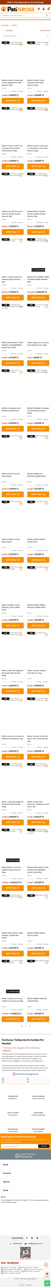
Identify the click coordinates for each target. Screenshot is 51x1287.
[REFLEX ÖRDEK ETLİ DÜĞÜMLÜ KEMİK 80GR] (38, 449)
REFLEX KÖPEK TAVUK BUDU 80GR (11, 541)
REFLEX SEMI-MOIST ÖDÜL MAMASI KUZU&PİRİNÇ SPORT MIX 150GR (38, 869)
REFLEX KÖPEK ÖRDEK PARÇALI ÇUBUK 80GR (36, 606)
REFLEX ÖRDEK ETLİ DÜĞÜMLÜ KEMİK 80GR (36, 475)
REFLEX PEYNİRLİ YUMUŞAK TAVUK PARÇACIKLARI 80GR (38, 410)
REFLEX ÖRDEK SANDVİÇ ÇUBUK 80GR (37, 1000)
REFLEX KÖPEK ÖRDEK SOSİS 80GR (36, 541)
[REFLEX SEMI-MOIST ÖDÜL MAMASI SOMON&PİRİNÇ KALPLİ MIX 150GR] (13, 318)
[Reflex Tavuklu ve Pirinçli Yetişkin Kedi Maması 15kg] (13, 974)
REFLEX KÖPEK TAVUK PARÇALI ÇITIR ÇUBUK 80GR (11, 607)
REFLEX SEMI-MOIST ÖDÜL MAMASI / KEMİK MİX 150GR (12, 935)
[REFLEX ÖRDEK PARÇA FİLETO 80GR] (38, 908)
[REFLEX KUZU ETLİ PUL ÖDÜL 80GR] (13, 449)
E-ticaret (28, 1285)
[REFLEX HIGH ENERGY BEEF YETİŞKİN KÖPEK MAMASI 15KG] (38, 252)
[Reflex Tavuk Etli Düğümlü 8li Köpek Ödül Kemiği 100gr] (13, 777)
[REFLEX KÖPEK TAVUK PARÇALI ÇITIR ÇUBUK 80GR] (13, 580)
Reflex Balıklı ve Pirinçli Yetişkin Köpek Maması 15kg (11, 869)
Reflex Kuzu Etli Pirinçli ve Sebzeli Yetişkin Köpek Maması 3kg (12, 214)
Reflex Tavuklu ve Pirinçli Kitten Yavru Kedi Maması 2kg (37, 738)
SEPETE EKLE (11, 101)
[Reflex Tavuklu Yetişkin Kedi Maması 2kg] (38, 646)
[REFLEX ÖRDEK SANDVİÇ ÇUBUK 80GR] (38, 974)
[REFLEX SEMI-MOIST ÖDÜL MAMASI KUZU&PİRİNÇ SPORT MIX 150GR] (38, 843)
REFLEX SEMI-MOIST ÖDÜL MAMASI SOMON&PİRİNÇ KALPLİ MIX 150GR (12, 345)
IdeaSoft (22, 1285)
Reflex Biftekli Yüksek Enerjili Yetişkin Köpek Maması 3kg (36, 214)
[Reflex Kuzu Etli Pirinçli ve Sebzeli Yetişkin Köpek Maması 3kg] (13, 187)
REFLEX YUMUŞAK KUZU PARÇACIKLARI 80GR (11, 409)
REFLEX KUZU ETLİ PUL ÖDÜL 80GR (11, 475)
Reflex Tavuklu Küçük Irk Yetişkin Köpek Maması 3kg (12, 279)
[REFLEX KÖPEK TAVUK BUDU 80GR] (13, 515)
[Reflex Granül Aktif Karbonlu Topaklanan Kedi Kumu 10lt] (38, 777)
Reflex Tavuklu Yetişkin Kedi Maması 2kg (36, 672)
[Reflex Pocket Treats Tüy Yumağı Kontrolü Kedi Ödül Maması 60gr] (13, 121)
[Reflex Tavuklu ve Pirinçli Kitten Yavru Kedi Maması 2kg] (38, 712)
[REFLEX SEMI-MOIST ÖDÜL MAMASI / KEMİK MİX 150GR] (13, 908)
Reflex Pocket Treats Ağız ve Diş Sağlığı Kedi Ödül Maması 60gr (12, 82)
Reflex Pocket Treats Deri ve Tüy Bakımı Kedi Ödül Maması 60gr (37, 148)
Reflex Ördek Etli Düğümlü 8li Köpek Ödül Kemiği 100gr (12, 673)
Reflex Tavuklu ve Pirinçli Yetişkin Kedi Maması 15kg (12, 1000)
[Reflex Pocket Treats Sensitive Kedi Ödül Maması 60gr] (38, 56)
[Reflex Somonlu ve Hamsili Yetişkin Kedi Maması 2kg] (13, 712)
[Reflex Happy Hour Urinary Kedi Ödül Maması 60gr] (38, 318)
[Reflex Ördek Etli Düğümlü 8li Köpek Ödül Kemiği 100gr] (13, 646)
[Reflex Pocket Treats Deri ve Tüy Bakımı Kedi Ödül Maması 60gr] (38, 121)
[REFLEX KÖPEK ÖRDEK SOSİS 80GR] (38, 515)
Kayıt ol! (44, 1146)
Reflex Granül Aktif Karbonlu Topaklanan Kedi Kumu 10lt (38, 804)
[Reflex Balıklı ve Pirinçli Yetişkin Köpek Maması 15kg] (13, 843)
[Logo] (18, 8)
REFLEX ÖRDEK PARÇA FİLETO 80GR (36, 934)
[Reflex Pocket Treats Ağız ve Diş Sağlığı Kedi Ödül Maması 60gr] (13, 56)
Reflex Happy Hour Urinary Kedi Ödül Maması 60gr (38, 344)
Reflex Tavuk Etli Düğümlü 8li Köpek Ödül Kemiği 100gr (12, 804)
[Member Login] (43, 9)
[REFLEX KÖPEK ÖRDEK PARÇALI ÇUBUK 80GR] (38, 580)
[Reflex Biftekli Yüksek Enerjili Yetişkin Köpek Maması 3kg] (38, 187)
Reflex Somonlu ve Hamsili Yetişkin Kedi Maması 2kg (13, 737)
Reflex (14, 25)
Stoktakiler (9, 30)
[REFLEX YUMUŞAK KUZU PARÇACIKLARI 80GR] (13, 384)
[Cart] (48, 9)
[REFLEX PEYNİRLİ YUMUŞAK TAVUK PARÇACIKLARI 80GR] (38, 384)
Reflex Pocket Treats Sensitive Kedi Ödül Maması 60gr (35, 82)
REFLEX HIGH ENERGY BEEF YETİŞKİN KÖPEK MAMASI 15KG (38, 279)
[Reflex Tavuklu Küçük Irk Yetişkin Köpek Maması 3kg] (13, 252)
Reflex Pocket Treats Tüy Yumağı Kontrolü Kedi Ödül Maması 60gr (12, 148)
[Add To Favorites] (21, 44)
